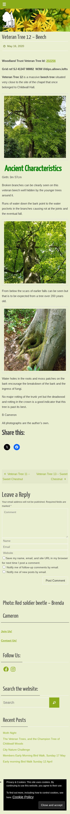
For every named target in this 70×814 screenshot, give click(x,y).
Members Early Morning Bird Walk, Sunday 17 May (34, 754)
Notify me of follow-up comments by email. (33, 566)
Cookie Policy (23, 797)
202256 (51, 59)
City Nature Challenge (16, 748)
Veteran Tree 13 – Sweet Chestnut (51, 475)
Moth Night (9, 731)
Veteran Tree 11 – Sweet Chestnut (16, 475)
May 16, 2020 (15, 45)
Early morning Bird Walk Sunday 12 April (27, 760)
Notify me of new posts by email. (26, 570)
